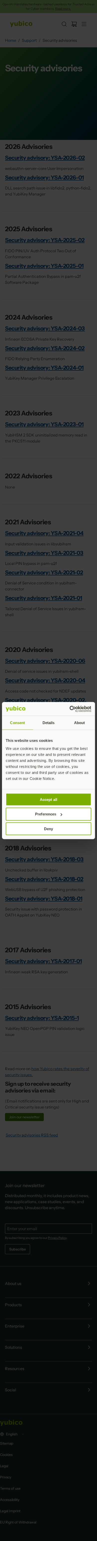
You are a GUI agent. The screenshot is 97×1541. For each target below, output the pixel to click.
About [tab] (79, 723)
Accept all (48, 799)
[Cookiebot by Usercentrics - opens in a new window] (69, 709)
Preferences (45, 814)
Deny (48, 829)
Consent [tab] (17, 723)
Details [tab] (49, 723)
